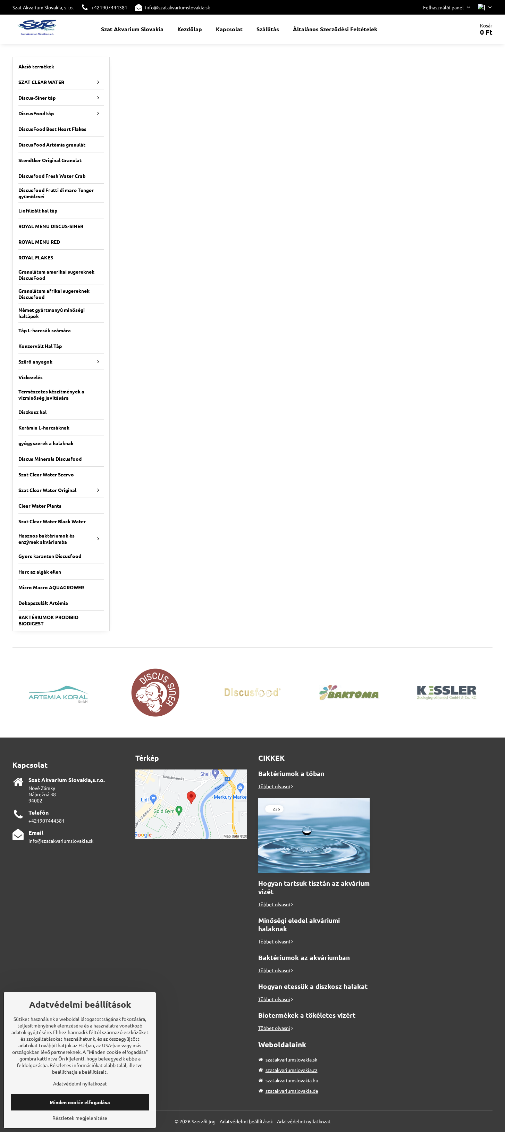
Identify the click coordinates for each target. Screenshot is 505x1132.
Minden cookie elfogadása (80, 1102)
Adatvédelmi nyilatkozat (304, 1121)
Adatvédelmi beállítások (246, 1121)
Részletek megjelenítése (79, 1118)
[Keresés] (450, 29)
